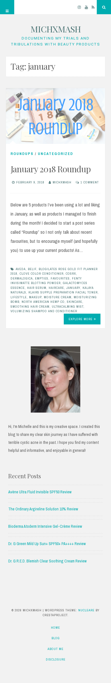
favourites (60, 278)
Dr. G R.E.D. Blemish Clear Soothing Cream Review (47, 561)
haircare (56, 288)
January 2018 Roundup (51, 169)
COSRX (71, 274)
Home (55, 628)
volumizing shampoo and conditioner (44, 311)
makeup (35, 297)
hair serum (36, 288)
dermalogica (22, 278)
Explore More (80, 319)
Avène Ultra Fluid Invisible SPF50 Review (39, 491)
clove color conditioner (41, 274)
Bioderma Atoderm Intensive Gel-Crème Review (45, 526)
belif (32, 269)
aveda (21, 269)
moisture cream (57, 297)
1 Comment (90, 182)
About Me (55, 649)
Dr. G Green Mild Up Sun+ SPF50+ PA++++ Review (47, 543)
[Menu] (7, 7)
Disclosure (55, 659)
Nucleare (86, 610)
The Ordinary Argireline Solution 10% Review (43, 509)
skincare (74, 302)
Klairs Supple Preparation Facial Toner (63, 292)
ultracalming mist (67, 307)
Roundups (22, 153)
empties (41, 278)
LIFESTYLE (19, 297)
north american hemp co (43, 302)
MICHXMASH (55, 29)
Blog (56, 638)
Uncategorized (55, 153)
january (73, 288)
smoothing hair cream (30, 307)
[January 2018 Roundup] (55, 116)
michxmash (62, 182)
